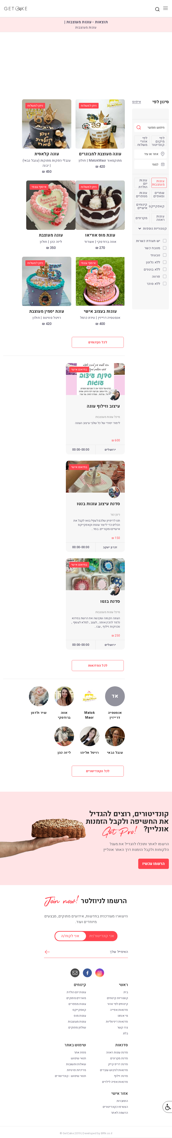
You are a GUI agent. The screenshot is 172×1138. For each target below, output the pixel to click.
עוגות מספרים (77, 1004)
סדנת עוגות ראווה (117, 1052)
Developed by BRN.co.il (97, 1133)
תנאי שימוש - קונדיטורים (70, 1076)
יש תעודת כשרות (148, 240)
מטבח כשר (153, 248)
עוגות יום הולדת (76, 992)
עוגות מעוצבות (77, 1021)
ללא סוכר (154, 283)
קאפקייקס (79, 1010)
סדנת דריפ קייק (118, 1064)
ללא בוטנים (152, 269)
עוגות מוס (80, 1016)
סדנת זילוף (121, 1076)
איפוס (136, 102)
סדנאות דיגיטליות (117, 1021)
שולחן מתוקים (77, 1027)
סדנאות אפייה (119, 1010)
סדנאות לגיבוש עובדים (114, 1070)
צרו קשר (122, 1027)
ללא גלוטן (153, 262)
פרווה (156, 276)
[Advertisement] (86, 65)
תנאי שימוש (78, 1058)
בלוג (125, 1033)
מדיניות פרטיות (76, 1070)
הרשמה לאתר (119, 1113)
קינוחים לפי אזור (117, 1004)
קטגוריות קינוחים (117, 998)
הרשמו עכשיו (153, 864)
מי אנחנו (123, 1016)
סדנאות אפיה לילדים (115, 1082)
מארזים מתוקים (76, 998)
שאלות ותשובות (76, 1064)
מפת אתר (80, 1052)
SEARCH (157, 9)
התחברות (122, 1101)
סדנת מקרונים (119, 1058)
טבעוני (156, 255)
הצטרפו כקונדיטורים (115, 1107)
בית (126, 992)
